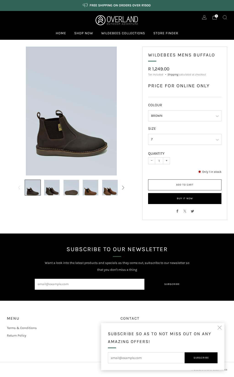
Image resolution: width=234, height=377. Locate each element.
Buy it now (185, 198)
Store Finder (165, 33)
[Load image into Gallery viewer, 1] (33, 188)
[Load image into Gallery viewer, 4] (90, 188)
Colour (155, 105)
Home (61, 33)
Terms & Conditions (22, 328)
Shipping (173, 74)
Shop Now (83, 33)
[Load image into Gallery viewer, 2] (52, 188)
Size (152, 128)
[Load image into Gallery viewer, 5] (110, 188)
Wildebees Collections (123, 33)
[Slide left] (19, 187)
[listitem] (117, 5)
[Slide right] (123, 187)
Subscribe (201, 357)
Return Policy (16, 335)
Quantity (156, 153)
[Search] (225, 17)
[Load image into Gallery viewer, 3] (71, 188)
